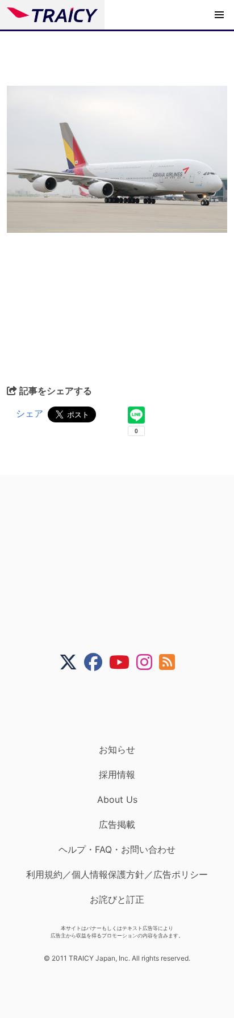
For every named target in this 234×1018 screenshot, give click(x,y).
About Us (117, 799)
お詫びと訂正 (117, 899)
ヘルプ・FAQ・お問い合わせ (117, 849)
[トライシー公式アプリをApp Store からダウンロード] (124, 707)
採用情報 (117, 774)
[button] (219, 15)
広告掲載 (117, 824)
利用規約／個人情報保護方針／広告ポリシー (117, 874)
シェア (29, 413)
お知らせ (117, 749)
